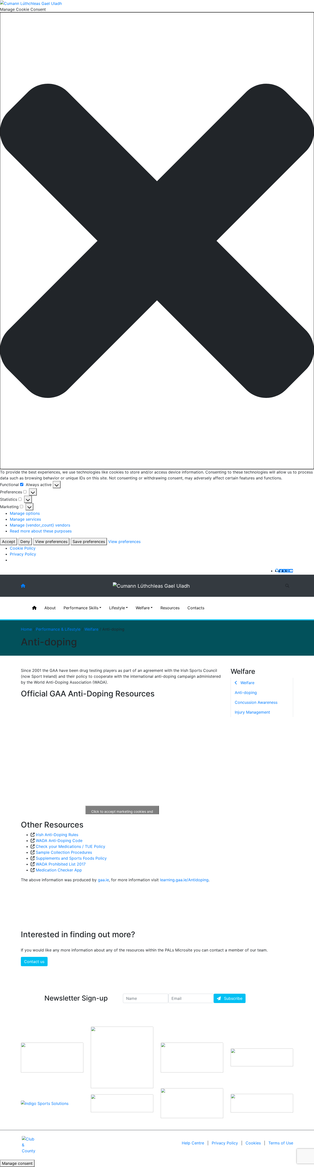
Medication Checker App (59, 870)
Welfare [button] (143, 607)
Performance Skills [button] (81, 607)
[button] (157, 240)
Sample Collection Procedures (64, 852)
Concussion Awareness (256, 702)
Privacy (225, 1142)
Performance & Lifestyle (58, 629)
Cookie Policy (23, 548)
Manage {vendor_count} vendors (40, 525)
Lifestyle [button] (117, 607)
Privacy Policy (23, 554)
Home (26, 629)
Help (193, 1142)
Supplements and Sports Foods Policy (71, 858)
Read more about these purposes (41, 531)
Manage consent (17, 1163)
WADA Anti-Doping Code (59, 840)
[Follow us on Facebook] (281, 570)
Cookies (253, 1142)
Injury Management (252, 712)
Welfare (91, 629)
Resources (170, 607)
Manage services (25, 519)
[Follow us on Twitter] (284, 570)
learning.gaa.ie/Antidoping (184, 879)
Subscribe (232, 998)
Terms (280, 1142)
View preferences (51, 541)
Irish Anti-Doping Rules (57, 834)
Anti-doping (246, 692)
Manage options (25, 513)
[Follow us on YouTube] (291, 570)
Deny (25, 541)
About (50, 607)
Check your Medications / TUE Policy (70, 846)
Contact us (34, 961)
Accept (8, 541)
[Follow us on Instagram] (287, 570)
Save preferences (89, 541)
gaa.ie (103, 879)
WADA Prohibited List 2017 (61, 864)
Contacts (195, 607)
